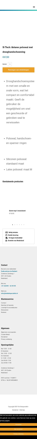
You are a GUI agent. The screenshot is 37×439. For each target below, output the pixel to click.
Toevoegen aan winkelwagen (18, 70)
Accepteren (19, 424)
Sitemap (22, 410)
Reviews (3, 312)
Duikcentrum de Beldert (9, 271)
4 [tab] (19, 225)
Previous (8, 205)
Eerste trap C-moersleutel (17, 211)
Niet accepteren (18, 429)
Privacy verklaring (6, 339)
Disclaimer (4, 337)
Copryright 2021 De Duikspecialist (18, 406)
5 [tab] (21, 225)
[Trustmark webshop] (17, 257)
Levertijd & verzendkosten (9, 307)
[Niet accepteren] (0, 437)
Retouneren (4, 310)
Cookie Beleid (5, 334)
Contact (3, 303)
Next (28, 205)
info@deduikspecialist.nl (9, 293)
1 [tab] (12, 225)
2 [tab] (15, 225)
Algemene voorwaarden (8, 332)
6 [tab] (24, 225)
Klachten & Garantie (7, 305)
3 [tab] (17, 225)
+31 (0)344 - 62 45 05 (8, 286)
